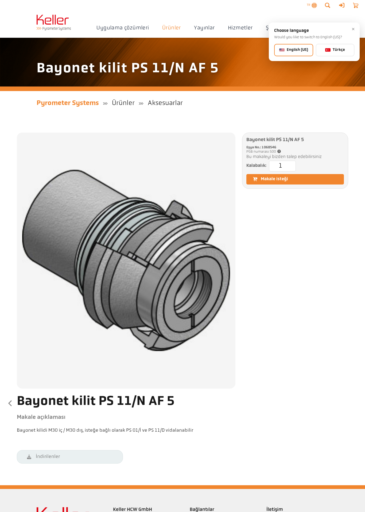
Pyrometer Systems (68, 103)
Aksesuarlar (165, 103)
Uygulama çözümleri (122, 28)
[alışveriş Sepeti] (355, 5)
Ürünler (171, 28)
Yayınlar (204, 28)
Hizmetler (240, 28)
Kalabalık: (256, 166)
